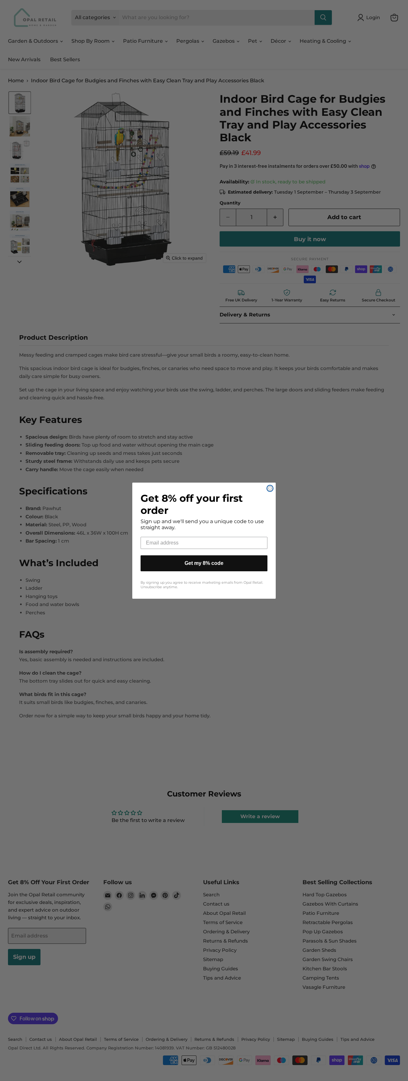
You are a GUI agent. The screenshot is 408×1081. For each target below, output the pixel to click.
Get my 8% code (204, 563)
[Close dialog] (270, 488)
